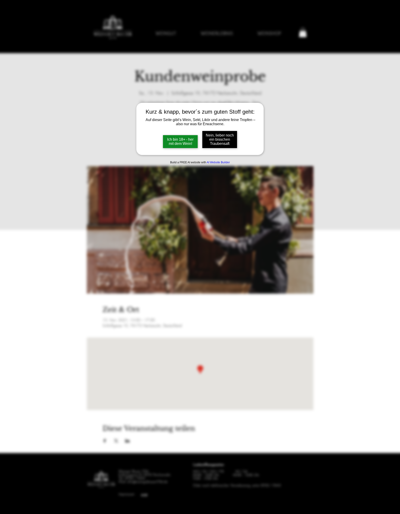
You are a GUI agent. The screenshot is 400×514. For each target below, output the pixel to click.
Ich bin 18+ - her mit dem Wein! (180, 141)
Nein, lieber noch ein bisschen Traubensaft (220, 139)
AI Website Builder (218, 162)
